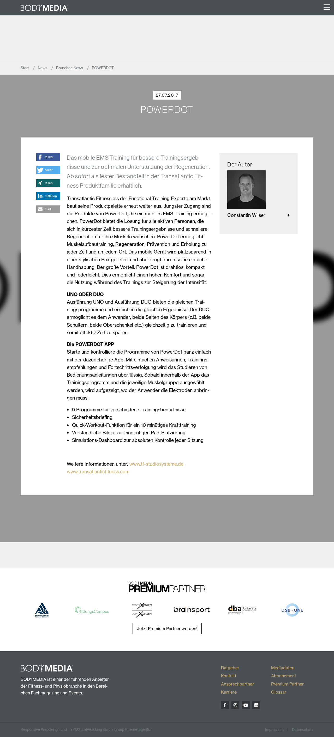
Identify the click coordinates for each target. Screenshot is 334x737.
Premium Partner (287, 684)
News (43, 68)
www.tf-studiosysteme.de (156, 464)
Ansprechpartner (237, 684)
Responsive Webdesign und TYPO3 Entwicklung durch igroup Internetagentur (86, 729)
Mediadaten (282, 667)
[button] (48, 157)
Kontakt (228, 675)
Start (25, 68)
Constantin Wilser (246, 215)
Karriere (229, 692)
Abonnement (283, 675)
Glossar (278, 692)
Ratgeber (230, 667)
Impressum (274, 729)
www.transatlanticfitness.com (98, 472)
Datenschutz (302, 729)
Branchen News (70, 68)
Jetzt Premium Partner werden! (167, 628)
